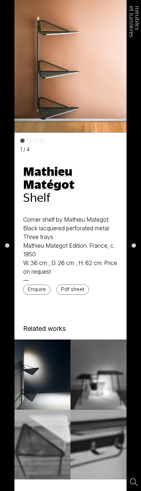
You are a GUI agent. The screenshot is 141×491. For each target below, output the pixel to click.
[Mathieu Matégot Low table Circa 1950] (42, 445)
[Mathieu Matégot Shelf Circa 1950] (42, 375)
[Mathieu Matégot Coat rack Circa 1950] (98, 445)
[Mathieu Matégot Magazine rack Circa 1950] (98, 375)
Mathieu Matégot (48, 177)
